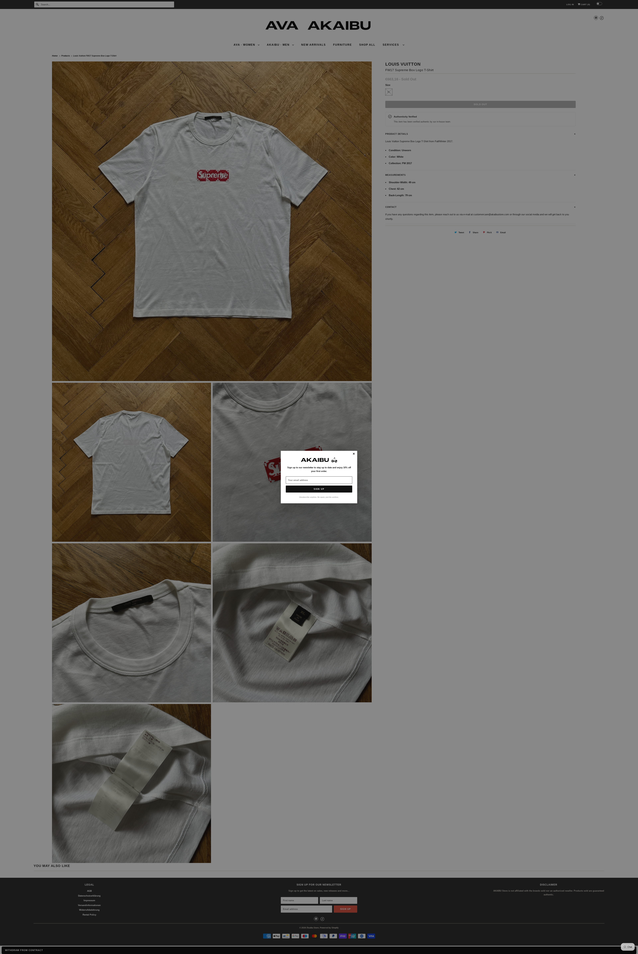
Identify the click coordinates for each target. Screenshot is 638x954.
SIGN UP (319, 489)
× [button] (354, 454)
